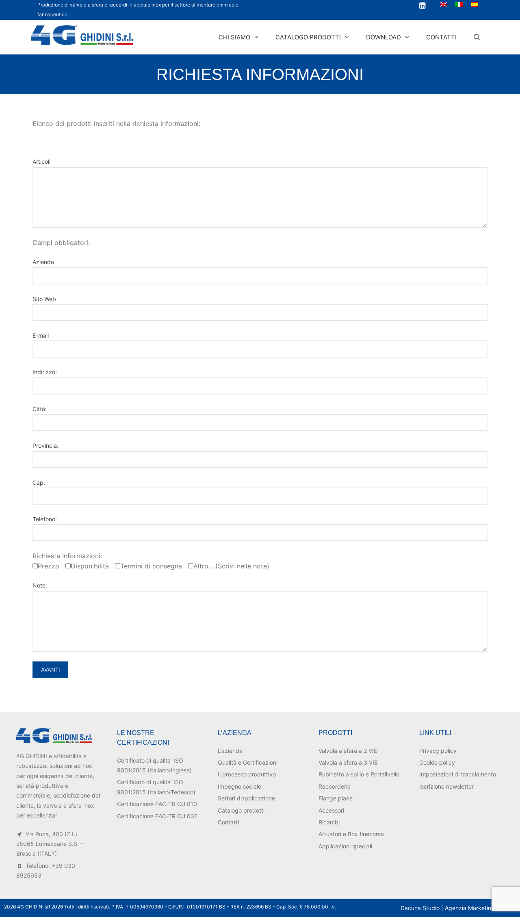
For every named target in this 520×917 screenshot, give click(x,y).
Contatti (441, 37)
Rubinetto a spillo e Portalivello (358, 774)
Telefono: (44, 519)
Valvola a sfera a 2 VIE (347, 750)
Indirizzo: (44, 372)
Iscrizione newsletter (446, 786)
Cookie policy (437, 762)
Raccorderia (334, 786)
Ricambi (329, 822)
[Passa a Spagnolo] (474, 4)
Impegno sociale (239, 786)
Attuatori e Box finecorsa (351, 833)
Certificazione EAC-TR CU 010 (157, 803)
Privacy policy (438, 750)
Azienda (43, 261)
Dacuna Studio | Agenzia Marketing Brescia (458, 907)
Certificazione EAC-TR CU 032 (157, 816)
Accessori (331, 810)
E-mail (40, 335)
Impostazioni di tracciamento (457, 774)
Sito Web (44, 298)
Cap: (38, 482)
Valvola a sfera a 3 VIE (347, 762)
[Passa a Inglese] (443, 4)
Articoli (41, 161)
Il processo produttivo (247, 774)
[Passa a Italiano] (459, 4)
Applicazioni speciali (345, 846)
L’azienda (230, 750)
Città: (39, 408)
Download (383, 37)
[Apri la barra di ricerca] (477, 37)
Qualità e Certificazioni (247, 762)
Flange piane (335, 798)
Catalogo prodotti (308, 37)
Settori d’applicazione (246, 798)
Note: (39, 585)
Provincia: (45, 445)
